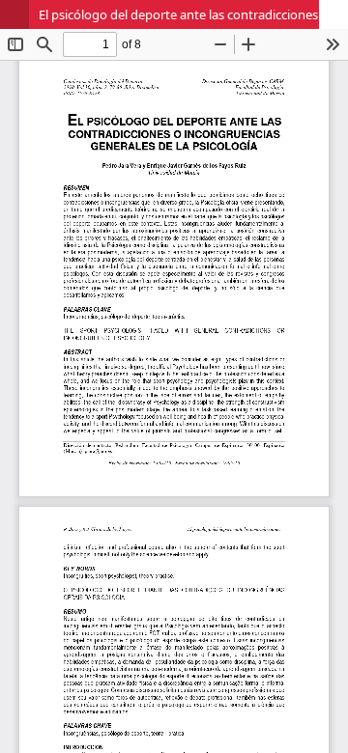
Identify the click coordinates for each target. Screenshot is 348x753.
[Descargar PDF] (333, 14)
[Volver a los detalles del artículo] (14, 14)
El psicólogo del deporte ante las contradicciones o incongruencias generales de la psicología (193, 14)
